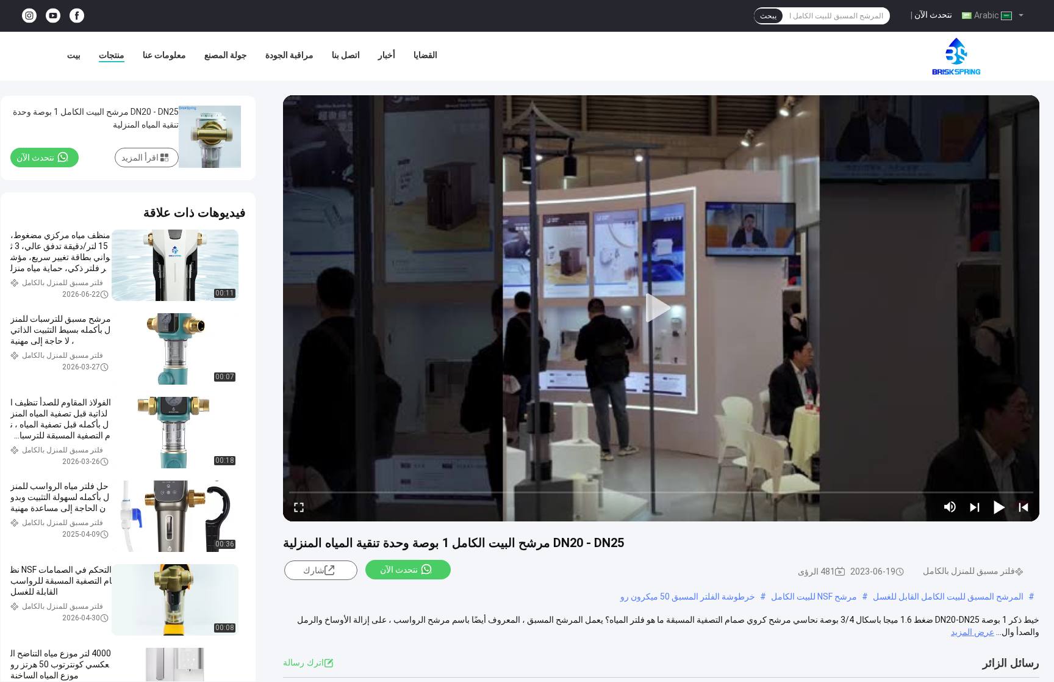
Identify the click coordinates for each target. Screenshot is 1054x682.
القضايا (425, 55)
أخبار (386, 55)
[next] (975, 507)
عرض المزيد (972, 632)
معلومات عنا (164, 55)
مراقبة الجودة (289, 55)
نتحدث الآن (933, 15)
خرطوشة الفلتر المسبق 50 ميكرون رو (687, 596)
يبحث (768, 16)
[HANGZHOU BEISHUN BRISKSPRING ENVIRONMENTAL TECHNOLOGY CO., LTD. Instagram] (29, 16)
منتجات (111, 55)
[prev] (1023, 507)
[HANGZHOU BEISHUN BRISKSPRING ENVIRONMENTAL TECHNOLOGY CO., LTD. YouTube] (53, 16)
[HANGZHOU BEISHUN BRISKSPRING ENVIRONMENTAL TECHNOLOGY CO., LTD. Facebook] (77, 16)
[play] (661, 308)
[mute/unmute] (950, 507)
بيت (74, 55)
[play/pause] (999, 507)
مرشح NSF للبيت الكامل (814, 596)
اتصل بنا (346, 55)
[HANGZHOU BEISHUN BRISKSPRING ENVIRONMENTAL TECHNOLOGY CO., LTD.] (956, 56)
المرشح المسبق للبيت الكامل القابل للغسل (948, 596)
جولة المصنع (225, 55)
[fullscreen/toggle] (299, 507)
